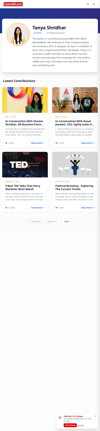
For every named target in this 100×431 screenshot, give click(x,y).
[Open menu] (94, 4)
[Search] (87, 4)
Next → (68, 221)
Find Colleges (70, 425)
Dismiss (81, 425)
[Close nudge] (95, 416)
